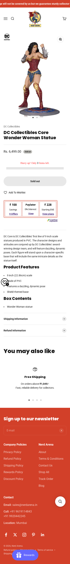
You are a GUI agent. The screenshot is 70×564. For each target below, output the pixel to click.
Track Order (46, 479)
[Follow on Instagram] (24, 534)
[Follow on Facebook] (6, 534)
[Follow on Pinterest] (33, 534)
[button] (60, 501)
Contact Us (45, 465)
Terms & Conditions (51, 458)
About (42, 452)
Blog (41, 485)
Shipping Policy (13, 465)
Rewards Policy (13, 472)
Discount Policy (13, 479)
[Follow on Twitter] (15, 534)
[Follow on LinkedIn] (42, 534)
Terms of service (45, 550)
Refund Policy (12, 458)
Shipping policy (11, 553)
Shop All (44, 472)
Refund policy (10, 550)
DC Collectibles (12, 126)
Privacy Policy (12, 452)
